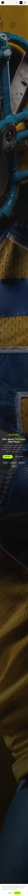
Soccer (14, 466)
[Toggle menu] (25, 2)
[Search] (17, 2)
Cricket (5, 462)
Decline (10, 893)
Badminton (13, 462)
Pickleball (21, 462)
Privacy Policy (13, 889)
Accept (17, 893)
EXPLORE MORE (20, 456)
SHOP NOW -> (7, 456)
